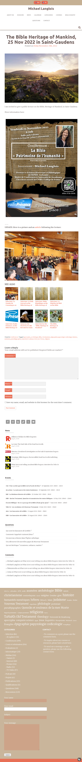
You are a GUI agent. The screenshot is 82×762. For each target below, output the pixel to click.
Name (8, 384)
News (29, 15)
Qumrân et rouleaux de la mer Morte (33, 339)
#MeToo (6, 591)
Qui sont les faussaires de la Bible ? (18, 531)
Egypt (36, 620)
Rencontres (10, 692)
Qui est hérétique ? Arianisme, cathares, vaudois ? (24, 545)
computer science (25, 620)
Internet (10, 661)
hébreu (35, 599)
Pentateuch (69, 620)
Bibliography (70, 15)
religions (47, 339)
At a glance (11, 637)
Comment (10, 356)
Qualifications (11, 685)
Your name (8, 698)
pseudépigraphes (16, 339)
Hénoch (43, 600)
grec (59, 595)
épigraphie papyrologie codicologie (61, 337)
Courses (59, 15)
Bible (40, 337)
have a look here (64, 643)
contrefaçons (29, 595)
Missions (20, 15)
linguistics (50, 620)
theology (43, 616)
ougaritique (33, 604)
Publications (11, 681)
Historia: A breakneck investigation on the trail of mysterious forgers (34, 451)
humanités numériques (17, 599)
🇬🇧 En (37, 2)
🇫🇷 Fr (44, 2)
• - (34, 486)
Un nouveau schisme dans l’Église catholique (22, 538)
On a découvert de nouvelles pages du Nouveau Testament (27, 542)
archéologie (34, 337)
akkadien (13, 591)
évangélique (66, 624)
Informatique (11, 652)
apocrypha (27, 337)
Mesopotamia (60, 620)
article (38, 227)
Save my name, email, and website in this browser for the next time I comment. (39, 402)
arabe (24, 591)
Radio (9, 667)
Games (9, 658)
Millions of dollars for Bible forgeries (23, 437)
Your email (8, 706)
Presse (9, 664)
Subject (7, 714)
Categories (48, 15)
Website (8, 396)
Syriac (46, 612)
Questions (36, 20)
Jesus (41, 620)
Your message (10, 723)
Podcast (9, 674)
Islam (50, 600)
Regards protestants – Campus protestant (16, 612)
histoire (74, 337)
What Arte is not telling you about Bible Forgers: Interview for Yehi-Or (35, 465)
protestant (55, 604)
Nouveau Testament (16, 603)
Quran (75, 620)
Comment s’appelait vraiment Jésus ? (20, 534)
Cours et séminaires (14, 644)
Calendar (37, 15)
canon (65, 591)
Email (8, 390)
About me (10, 15)
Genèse (53, 595)
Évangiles (8, 624)
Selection (9, 634)
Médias (9, 655)
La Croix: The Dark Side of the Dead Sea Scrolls (27, 444)
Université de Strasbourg (60, 617)
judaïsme (7, 339)
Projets (8, 677)
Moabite (69, 600)
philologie (44, 603)
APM (19, 591)
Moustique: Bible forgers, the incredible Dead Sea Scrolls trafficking (34, 457)
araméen (32, 590)
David (38, 596)
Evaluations (10, 648)
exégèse (45, 595)
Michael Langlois (41, 8)
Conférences (14, 337)
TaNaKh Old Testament (20, 616)
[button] (79, 759)
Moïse (75, 600)
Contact (46, 20)
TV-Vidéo (10, 670)
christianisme (46, 337)
